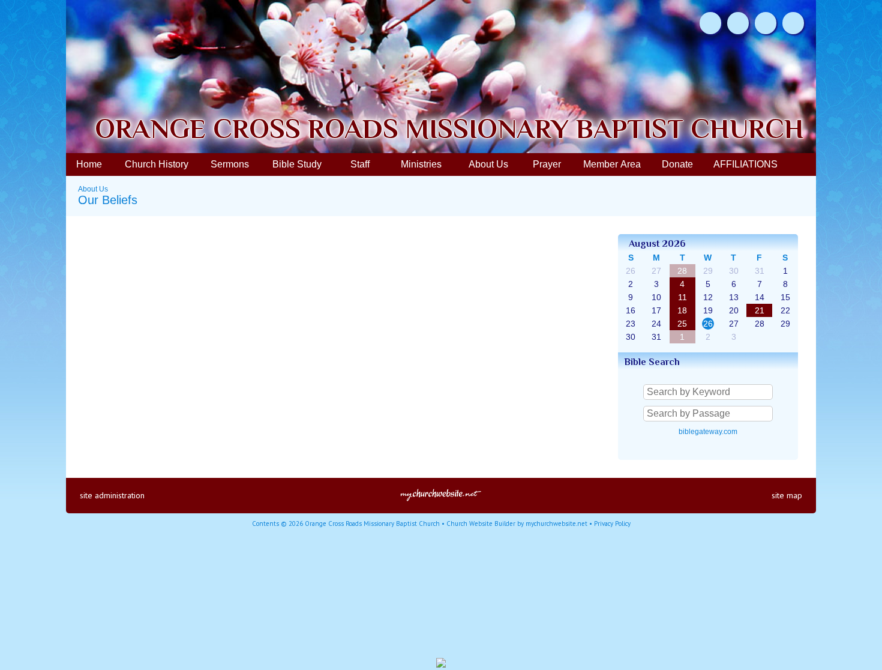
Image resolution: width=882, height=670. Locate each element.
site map (787, 495)
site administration (112, 495)
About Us (93, 189)
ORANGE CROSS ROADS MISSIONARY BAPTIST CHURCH (449, 128)
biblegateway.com (708, 431)
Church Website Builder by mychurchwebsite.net (516, 523)
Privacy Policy (612, 523)
